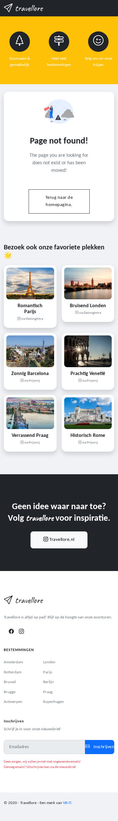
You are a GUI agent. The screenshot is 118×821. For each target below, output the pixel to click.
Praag (48, 692)
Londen (49, 662)
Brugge (9, 692)
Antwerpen (13, 702)
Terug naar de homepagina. (59, 201)
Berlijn (48, 682)
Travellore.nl (61, 539)
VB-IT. (67, 803)
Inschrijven (103, 747)
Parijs (47, 672)
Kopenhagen (53, 702)
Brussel (10, 682)
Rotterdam (12, 672)
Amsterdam (13, 662)
